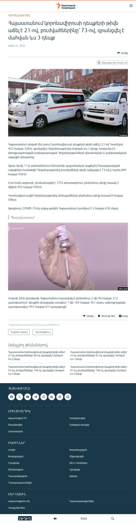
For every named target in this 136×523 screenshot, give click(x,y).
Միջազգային (76, 456)
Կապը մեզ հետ (16, 507)
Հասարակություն (17, 476)
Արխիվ (73, 476)
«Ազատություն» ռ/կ (19, 501)
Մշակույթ (74, 469)
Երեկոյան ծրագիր (79, 424)
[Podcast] (59, 396)
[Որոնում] (112, 518)
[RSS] (51, 396)
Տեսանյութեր (15, 424)
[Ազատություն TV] (55, 518)
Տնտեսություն (15, 469)
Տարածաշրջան (78, 449)
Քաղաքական (15, 456)
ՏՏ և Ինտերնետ (78, 463)
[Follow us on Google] (67, 396)
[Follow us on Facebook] (11, 396)
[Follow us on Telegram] (35, 396)
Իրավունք (13, 463)
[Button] (122, 53)
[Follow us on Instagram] (43, 396)
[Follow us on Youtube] (27, 396)
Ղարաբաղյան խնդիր (20, 482)
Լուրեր (11, 449)
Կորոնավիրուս (19, 15)
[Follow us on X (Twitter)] (19, 396)
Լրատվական (15, 431)
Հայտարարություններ (81, 501)
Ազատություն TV (17, 418)
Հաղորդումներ (77, 418)
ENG (84, 518)
